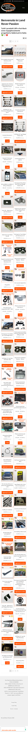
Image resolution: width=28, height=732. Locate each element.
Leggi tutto (20, 265)
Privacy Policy (14, 702)
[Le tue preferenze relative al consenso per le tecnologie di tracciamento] (25, 729)
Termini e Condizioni (14, 708)
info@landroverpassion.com (18, 1)
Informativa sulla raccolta (9, 730)
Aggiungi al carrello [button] (7, 66)
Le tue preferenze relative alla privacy (12, 728)
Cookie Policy (14, 705)
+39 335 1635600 (8, 1)
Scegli (20, 66)
